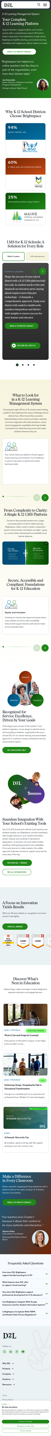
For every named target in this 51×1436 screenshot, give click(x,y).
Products (6, 1369)
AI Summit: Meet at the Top (16, 1138)
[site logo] (8, 5)
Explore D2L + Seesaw (17, 863)
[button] (6, 1404)
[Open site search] (38, 4)
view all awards (15, 927)
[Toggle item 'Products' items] (13, 1368)
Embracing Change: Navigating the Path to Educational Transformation (23, 1087)
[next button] (42, 271)
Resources (6, 1384)
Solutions (6, 1379)
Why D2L (6, 1363)
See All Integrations (16, 872)
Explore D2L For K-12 (26, 345)
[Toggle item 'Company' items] (13, 1373)
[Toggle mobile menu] (45, 5)
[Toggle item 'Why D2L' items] (13, 1363)
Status (4, 1395)
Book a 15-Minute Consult (19, 52)
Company (6, 1374)
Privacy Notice (7, 1400)
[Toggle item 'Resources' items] (14, 1384)
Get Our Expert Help (16, 750)
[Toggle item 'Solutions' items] (13, 1379)
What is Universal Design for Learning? (21, 1035)
